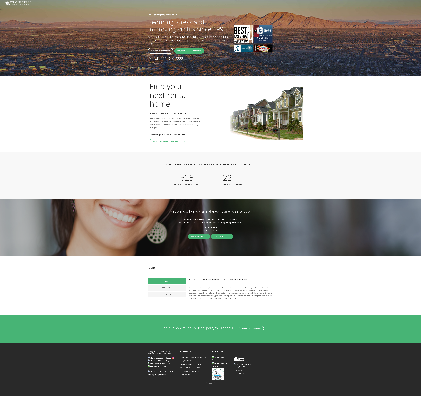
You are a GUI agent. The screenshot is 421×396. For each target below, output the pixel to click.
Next (257, 217)
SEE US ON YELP (222, 237)
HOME (301, 3)
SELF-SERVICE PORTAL (408, 3)
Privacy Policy (238, 370)
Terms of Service (239, 374)
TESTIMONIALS (367, 3)
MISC (377, 3)
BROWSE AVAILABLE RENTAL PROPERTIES (169, 141)
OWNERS (310, 3)
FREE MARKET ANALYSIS (251, 328)
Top (210, 384)
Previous (164, 217)
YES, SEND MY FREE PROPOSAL (189, 51)
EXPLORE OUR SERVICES (160, 51)
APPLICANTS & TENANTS (327, 3)
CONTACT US (389, 3)
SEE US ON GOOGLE (199, 237)
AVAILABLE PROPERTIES (350, 3)
